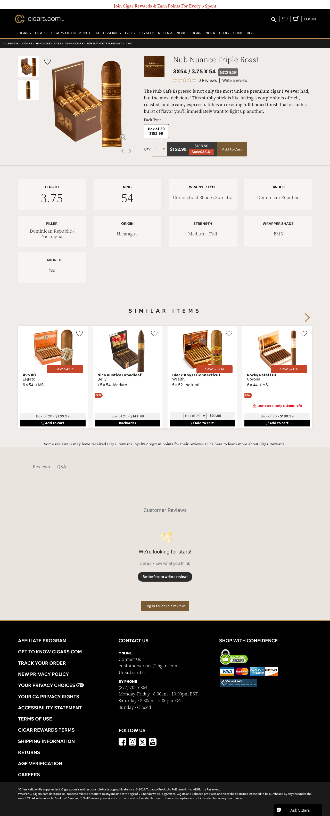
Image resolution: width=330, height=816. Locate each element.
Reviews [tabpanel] (41, 466)
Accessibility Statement (50, 707)
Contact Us (130, 659)
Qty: (148, 149)
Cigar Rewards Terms (46, 730)
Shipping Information (46, 741)
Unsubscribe (132, 673)
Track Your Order (42, 663)
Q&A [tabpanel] (61, 466)
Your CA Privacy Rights (48, 696)
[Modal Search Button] (273, 20)
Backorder (127, 423)
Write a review (235, 80)
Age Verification (40, 763)
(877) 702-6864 (133, 688)
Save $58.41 (214, 369)
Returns (29, 752)
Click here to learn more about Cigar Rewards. (245, 444)
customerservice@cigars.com (149, 666)
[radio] (156, 131)
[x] (142, 742)
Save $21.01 (289, 369)
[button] (24, 33)
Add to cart (54, 423)
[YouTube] (152, 742)
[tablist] (165, 467)
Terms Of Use (35, 719)
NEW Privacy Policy (43, 674)
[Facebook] (122, 742)
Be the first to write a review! (165, 577)
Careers (29, 774)
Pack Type (153, 119)
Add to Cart (232, 149)
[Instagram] (132, 742)
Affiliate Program (42, 640)
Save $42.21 (65, 369)
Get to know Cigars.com (50, 651)
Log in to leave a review (165, 606)
